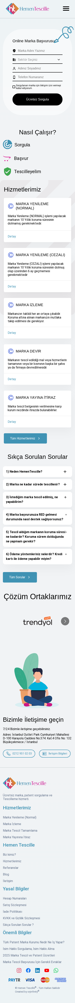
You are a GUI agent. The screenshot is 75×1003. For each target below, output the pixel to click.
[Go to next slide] (65, 621)
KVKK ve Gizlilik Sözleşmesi (21, 918)
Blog (6, 874)
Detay (12, 236)
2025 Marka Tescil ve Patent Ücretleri (29, 955)
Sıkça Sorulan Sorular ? (18, 925)
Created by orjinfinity (27, 991)
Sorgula (22, 144)
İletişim (8, 881)
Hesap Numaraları (15, 898)
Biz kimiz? (9, 854)
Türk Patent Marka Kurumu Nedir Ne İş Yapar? (33, 942)
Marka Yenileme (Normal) (19, 817)
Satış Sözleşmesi (14, 905)
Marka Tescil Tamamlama (20, 830)
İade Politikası (12, 911)
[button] (39, 59)
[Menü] (66, 9)
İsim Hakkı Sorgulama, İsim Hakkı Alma (28, 949)
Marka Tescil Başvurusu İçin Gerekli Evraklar (32, 962)
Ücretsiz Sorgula (37, 99)
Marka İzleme (12, 824)
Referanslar (10, 868)
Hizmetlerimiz (12, 861)
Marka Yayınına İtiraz (16, 837)
